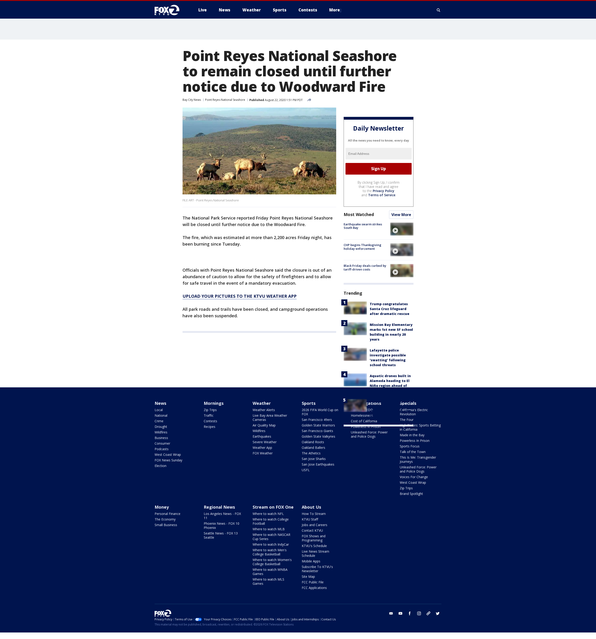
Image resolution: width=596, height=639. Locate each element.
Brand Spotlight (411, 493)
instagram (419, 613)
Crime (159, 421)
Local (159, 410)
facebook (409, 613)
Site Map (308, 576)
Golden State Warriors (318, 425)
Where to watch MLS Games (268, 581)
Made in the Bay (412, 435)
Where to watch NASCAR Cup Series (271, 536)
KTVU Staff (310, 519)
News (160, 403)
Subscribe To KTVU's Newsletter (317, 569)
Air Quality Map (264, 425)
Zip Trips (210, 410)
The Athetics (311, 453)
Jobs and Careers (314, 525)
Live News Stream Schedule (315, 553)
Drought (161, 426)
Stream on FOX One (273, 507)
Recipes (209, 426)
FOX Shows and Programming (313, 538)
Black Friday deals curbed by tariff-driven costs (365, 267)
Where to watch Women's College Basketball (272, 562)
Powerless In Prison (366, 426)
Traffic (208, 415)
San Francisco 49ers (317, 419)
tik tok (428, 613)
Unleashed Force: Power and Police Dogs (369, 434)
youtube (400, 613)
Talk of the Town (413, 452)
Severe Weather (265, 442)
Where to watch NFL (268, 513)
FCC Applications (314, 587)
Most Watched (359, 214)
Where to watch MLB (269, 529)
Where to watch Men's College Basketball (270, 552)
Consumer (162, 443)
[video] (401, 229)
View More (401, 214)
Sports (308, 403)
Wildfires (161, 432)
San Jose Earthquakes (318, 464)
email (391, 613)
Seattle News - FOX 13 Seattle (221, 535)
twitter (437, 613)
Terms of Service (381, 195)
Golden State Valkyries (318, 436)
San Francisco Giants (317, 431)
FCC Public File (313, 582)
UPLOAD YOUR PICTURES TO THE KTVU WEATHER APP (240, 296)
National (161, 415)
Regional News (219, 507)
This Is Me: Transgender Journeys (418, 459)
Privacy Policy (383, 191)
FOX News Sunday (168, 460)
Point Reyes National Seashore (225, 100)
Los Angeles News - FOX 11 (222, 515)
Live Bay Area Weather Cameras (270, 417)
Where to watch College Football (271, 521)
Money (162, 507)
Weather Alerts (264, 410)
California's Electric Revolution (414, 412)
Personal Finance (167, 513)
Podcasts (162, 449)
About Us (311, 507)
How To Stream (314, 513)
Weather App (262, 447)
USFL (306, 470)
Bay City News (192, 100)
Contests (210, 421)
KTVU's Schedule (314, 546)
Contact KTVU (312, 530)
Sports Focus (410, 446)
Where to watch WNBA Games (270, 571)
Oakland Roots (313, 442)
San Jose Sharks (314, 458)
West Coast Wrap (168, 454)
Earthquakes (262, 436)
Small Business (166, 525)
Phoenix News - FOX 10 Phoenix (221, 525)
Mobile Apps (311, 561)
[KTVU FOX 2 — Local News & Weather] (170, 10)
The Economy (165, 519)
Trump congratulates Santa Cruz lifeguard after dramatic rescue (389, 309)
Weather (262, 403)
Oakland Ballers (313, 447)
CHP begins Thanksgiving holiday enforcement (362, 247)
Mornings (214, 403)
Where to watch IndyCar (271, 544)
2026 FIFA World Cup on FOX (320, 412)
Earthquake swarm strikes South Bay (363, 226)
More (334, 10)
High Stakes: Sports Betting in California (420, 427)
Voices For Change (414, 477)
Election (160, 465)
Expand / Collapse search (438, 10)
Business (161, 438)
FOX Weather (263, 453)
